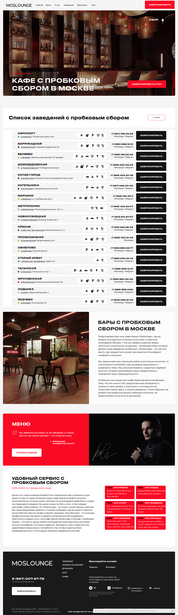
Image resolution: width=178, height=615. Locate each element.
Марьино (26, 195)
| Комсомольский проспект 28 (41, 282)
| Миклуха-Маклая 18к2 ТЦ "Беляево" (42, 157)
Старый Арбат (30, 257)
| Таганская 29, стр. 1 (35, 272)
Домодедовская (32, 164)
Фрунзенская (30, 278)
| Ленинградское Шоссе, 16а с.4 (42, 209)
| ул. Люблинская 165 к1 (36, 199)
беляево (25, 154)
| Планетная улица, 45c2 (37, 137)
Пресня (24, 226)
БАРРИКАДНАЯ (30, 143)
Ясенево (25, 299)
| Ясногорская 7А (33, 303)
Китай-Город (29, 174)
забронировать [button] (160, 5)
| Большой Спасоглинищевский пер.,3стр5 (47, 178)
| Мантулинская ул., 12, (43, 230)
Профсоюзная (31, 237)
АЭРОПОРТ (26, 133)
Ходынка (26, 289)
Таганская (27, 268)
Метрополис (29, 205)
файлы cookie (104, 610)
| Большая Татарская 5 (39, 220)
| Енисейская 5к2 (34, 251)
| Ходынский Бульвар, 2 (35, 292)
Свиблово (27, 247)
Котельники (28, 185)
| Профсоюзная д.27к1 (38, 240)
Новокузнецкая (32, 216)
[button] (26, 591)
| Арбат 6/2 (38, 261)
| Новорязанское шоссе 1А (39, 189)
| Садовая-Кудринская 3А (40, 147)
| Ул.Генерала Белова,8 (40, 168)
